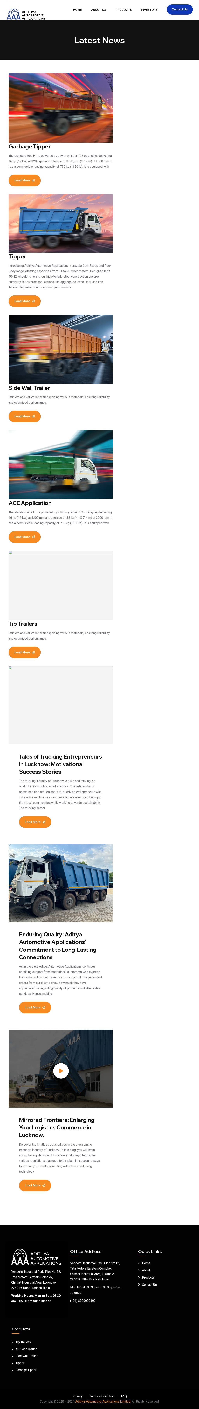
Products (123, 10)
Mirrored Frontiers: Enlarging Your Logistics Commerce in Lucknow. (56, 1127)
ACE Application (30, 503)
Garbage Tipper (30, 146)
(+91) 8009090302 (83, 1301)
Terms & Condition (101, 1396)
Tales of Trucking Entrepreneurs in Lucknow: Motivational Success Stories (60, 764)
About (146, 1270)
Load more (22, 180)
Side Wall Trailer (29, 387)
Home (77, 10)
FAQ (124, 1396)
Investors (149, 10)
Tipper (17, 256)
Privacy (77, 1396)
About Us (98, 10)
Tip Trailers (23, 623)
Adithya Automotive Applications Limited (102, 1401)
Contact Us (180, 9)
